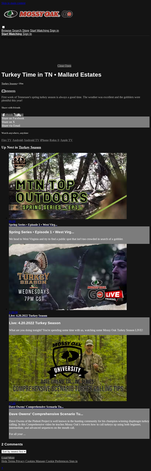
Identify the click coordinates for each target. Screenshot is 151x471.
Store (25, 30)
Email (20, 114)
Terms (12, 461)
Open (68, 65)
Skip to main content (13, 3)
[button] (3, 27)
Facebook (7, 114)
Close (61, 65)
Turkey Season (9, 83)
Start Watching (40, 30)
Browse (6, 30)
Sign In (27, 33)
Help (4, 461)
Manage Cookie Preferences (52, 461)
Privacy (20, 461)
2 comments (8, 90)
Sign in (54, 30)
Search (17, 30)
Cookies (30, 461)
